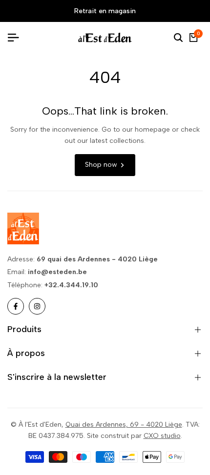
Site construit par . (134, 436)
